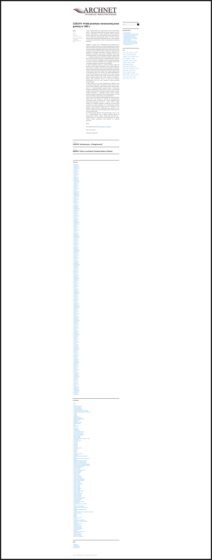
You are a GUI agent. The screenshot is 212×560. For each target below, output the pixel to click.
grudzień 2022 (76, 206)
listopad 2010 (76, 374)
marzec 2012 (76, 356)
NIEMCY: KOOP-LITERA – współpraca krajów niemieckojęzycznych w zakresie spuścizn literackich (130, 38)
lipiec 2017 (75, 281)
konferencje (125, 62)
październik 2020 (77, 236)
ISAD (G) (75, 450)
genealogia (128, 58)
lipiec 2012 (75, 351)
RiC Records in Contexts (78, 517)
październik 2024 (77, 180)
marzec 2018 (76, 272)
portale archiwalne (132, 68)
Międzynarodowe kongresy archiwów (80, 460)
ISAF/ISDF (75, 451)
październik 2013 (77, 334)
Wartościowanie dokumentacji (79, 531)
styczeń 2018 (76, 274)
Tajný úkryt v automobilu (105, 126)
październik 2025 (77, 166)
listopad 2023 (76, 193)
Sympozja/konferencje (78, 525)
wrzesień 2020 (76, 237)
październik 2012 (77, 348)
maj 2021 (75, 228)
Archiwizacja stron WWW (78, 409)
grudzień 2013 (76, 331)
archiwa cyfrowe (125, 52)
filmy (137, 56)
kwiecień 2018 (76, 271)
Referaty (75, 515)
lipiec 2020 (76, 240)
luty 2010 (75, 385)
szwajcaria (132, 74)
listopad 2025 (76, 165)
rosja (134, 70)
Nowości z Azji (76, 474)
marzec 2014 (76, 328)
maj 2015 (75, 312)
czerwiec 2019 (76, 255)
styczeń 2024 (76, 191)
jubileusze (131, 60)
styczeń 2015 (76, 316)
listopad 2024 (76, 179)
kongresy (129, 62)
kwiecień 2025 (76, 173)
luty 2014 (75, 329)
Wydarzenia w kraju (77, 532)
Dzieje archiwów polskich (78, 435)
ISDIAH (75, 452)
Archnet (74, 555)
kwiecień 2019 (76, 257)
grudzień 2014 (76, 317)
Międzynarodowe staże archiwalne (80, 461)
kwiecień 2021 (76, 229)
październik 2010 (77, 376)
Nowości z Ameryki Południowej (79, 470)
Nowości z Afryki (77, 468)
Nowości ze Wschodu (77, 496)
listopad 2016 (76, 291)
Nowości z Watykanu (77, 488)
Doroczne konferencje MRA (78, 431)
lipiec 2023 (76, 198)
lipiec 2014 (75, 323)
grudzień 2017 (76, 276)
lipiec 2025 (76, 170)
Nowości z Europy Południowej (79, 479)
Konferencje (76, 454)
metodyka (133, 62)
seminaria (124, 72)
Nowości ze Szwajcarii (77, 495)
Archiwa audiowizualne (78, 406)
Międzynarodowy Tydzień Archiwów (80, 463)
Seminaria (75, 522)
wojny (135, 75)
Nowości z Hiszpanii (77, 482)
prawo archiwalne (125, 70)
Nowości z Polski (77, 486)
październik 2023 (77, 194)
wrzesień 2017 (76, 279)
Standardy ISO (76, 524)
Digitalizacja (76, 429)
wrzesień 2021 (76, 223)
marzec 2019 (76, 258)
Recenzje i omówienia (77, 513)
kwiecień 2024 (76, 187)
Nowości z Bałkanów (77, 475)
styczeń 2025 (76, 177)
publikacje (131, 70)
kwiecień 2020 (76, 243)
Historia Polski (76, 439)
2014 (74, 402)
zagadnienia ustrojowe (78, 535)
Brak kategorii (76, 425)
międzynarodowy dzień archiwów (128, 66)
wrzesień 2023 (76, 195)
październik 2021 (77, 222)
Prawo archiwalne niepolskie (79, 506)
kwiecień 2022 (76, 215)
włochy (131, 77)
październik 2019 (77, 250)
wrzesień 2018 (76, 265)
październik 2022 (77, 208)
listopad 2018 (76, 263)
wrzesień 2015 (76, 307)
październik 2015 (77, 306)
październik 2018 (77, 264)
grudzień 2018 (76, 262)
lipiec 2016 (76, 295)
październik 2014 (77, 320)
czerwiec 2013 (76, 338)
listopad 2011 (76, 360)
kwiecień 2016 (76, 299)
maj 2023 (75, 200)
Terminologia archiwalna (78, 528)
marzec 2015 (76, 314)
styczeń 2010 (76, 386)
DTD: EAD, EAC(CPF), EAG (78, 432)
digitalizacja (133, 56)
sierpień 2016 (76, 294)
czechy (79, 40)
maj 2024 (75, 186)
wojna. (132, 75)
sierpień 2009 (76, 392)
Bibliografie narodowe (78, 422)
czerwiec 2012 (76, 352)
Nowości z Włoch (77, 492)
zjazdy (134, 77)
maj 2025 (75, 172)
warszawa (128, 75)
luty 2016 (75, 301)
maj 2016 (75, 298)
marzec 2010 (76, 384)
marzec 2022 (76, 216)
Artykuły (75, 413)
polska (127, 68)
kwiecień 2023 (76, 201)
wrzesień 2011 (76, 363)
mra (135, 66)
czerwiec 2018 (76, 269)
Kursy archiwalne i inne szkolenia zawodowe (81, 458)
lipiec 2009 (76, 393)
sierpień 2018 (76, 266)
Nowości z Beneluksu (77, 477)
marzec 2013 (76, 342)
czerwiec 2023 (76, 199)
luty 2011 (75, 371)
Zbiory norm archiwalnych (78, 536)
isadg (133, 58)
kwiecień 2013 (76, 341)
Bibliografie (76, 421)
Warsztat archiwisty (77, 529)
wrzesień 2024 (76, 181)
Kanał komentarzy (77, 546)
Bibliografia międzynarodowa (79, 418)
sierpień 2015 (76, 308)
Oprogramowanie (77, 500)
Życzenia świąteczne (127, 32)
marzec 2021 (76, 230)
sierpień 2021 (76, 224)
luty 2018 (75, 273)
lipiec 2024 (76, 184)
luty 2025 (75, 176)
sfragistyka (129, 72)
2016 (74, 404)
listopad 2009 (76, 388)
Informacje (76, 443)
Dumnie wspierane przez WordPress (90, 555)
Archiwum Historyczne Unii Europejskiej (81, 410)
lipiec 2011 (75, 365)
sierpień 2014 (76, 322)
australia (124, 54)
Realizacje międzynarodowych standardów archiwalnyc (83, 511)
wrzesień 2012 (76, 349)
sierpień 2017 (76, 280)
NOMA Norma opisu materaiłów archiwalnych (82, 464)
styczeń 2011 (76, 372)
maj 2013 (75, 340)
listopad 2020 (76, 235)
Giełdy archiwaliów (77, 437)
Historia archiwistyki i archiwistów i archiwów (82, 438)
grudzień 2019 (76, 248)
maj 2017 (75, 284)
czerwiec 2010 (76, 380)
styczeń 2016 (76, 302)
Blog (74, 424)
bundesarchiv (125, 56)
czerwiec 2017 (76, 283)
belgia (131, 54)
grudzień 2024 (76, 178)
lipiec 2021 (75, 226)
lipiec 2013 (75, 337)
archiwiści (135, 52)
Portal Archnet (76, 502)
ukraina (124, 75)
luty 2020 (75, 245)
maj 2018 (75, 270)
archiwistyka (131, 52)
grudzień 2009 (76, 387)
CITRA (75, 427)
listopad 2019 (76, 249)
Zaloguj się (76, 544)
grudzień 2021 (76, 220)
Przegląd (75, 508)
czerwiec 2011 (76, 366)
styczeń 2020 (76, 247)
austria (128, 54)
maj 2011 (75, 367)
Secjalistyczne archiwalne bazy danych (80, 521)
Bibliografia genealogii (78, 417)
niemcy (124, 68)
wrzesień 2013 (76, 335)
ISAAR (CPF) (76, 449)
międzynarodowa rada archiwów (128, 64)
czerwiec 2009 (76, 394)
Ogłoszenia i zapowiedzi (78, 499)
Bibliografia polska (77, 420)
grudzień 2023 (76, 192)
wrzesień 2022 (76, 209)
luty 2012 (75, 357)
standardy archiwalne (126, 74)
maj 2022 (75, 214)
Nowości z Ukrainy (77, 487)
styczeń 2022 (76, 219)
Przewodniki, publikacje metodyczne (80, 509)
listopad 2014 (76, 319)
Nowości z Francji (77, 481)
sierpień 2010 (76, 378)
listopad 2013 (76, 333)
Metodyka (75, 459)
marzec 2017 (76, 286)
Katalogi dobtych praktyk (78, 453)
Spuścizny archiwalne (77, 523)
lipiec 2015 (75, 309)
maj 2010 (75, 381)
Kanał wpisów (76, 545)
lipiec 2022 (76, 212)
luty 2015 (75, 315)
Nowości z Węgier (77, 489)
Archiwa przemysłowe (78, 408)
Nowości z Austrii (77, 473)
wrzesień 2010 (76, 377)
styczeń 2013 (76, 344)
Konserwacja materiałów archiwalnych (80, 456)
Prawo (75, 504)
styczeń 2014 (76, 330)
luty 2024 (75, 190)
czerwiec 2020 (76, 241)
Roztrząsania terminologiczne (79, 520)
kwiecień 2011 (76, 369)
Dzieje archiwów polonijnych (79, 434)
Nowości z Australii (77, 472)
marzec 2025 (76, 174)
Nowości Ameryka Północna (79, 466)
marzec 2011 (76, 370)
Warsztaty (75, 530)
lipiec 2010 (75, 379)
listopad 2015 (76, 305)
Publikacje (75, 510)
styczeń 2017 (76, 288)
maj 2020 (75, 242)
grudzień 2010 (76, 373)
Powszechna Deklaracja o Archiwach (80, 503)
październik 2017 (77, 278)
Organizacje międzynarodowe (79, 501)
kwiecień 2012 (76, 355)
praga (137, 68)
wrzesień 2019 (76, 251)
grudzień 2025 (76, 164)
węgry (128, 77)
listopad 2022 (76, 207)
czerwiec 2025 (76, 171)
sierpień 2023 (76, 197)
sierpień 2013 (76, 336)
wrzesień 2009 (76, 391)
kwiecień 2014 (76, 327)
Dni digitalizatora (77, 430)
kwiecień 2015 (76, 313)
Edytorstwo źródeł (77, 436)
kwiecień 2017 (76, 285)
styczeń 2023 (76, 205)
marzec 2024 (76, 188)
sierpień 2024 (76, 183)
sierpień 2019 (76, 252)
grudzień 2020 (76, 234)
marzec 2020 (76, 244)
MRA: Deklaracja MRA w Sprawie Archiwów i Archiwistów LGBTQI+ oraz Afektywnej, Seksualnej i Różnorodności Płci (131, 35)
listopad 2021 (76, 221)
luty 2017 (75, 287)
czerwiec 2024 (76, 185)
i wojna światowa (125, 60)
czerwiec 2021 (76, 227)
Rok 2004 (75, 518)
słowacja (136, 74)
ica (131, 58)
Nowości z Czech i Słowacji (77, 36)
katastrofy (135, 60)
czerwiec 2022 (76, 213)
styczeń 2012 (76, 358)
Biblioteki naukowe (77, 423)
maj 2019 (75, 256)
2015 (74, 403)
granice (74, 41)
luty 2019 (75, 259)
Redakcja (75, 514)
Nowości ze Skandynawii (78, 493)
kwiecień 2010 (76, 383)
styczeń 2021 (76, 233)
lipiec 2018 (75, 267)
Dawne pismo (76, 428)
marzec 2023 (76, 202)
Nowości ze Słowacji (77, 494)
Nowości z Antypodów (78, 471)
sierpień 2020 (76, 238)
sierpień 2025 (76, 169)
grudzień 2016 (76, 290)
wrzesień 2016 (76, 293)
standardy (133, 72)
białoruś (134, 54)
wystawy (124, 77)
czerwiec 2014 (76, 324)
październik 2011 (77, 362)
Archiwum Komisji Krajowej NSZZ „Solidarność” (82, 411)
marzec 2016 (76, 300)
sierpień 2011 (76, 364)
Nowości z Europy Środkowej (79, 480)
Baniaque (74, 33)
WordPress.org (76, 547)
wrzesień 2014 (76, 321)
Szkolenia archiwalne (77, 527)
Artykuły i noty (76, 416)
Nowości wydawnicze (77, 467)
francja (124, 58)
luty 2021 (75, 231)
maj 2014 (75, 326)
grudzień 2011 (76, 359)
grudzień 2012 (76, 345)
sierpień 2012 (76, 350)
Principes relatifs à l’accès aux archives (80, 507)
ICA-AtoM (75, 442)
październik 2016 (77, 292)
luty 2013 (75, 343)
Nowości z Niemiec (77, 485)
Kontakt (75, 457)
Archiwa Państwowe (77, 407)
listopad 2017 (76, 277)
